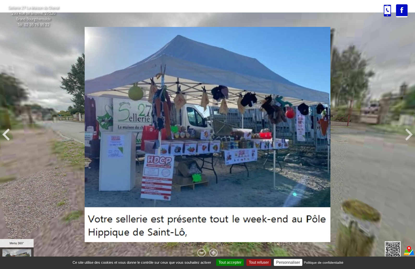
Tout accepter (230, 262)
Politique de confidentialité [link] (323, 262)
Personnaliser (288, 262)
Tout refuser (259, 262)
